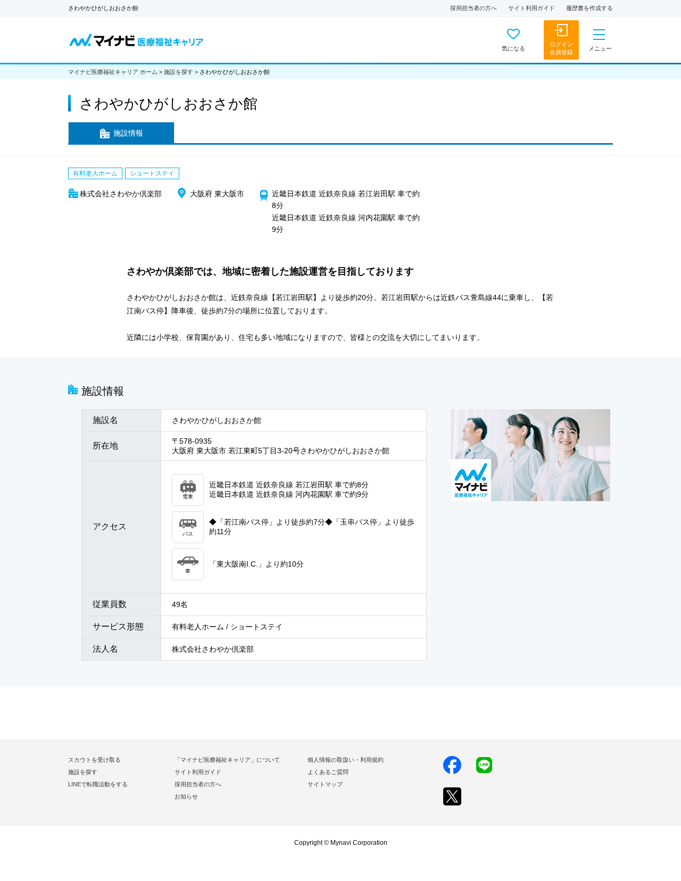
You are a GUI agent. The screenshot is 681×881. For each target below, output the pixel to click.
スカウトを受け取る (94, 760)
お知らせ (186, 796)
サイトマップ (325, 784)
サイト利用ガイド (531, 8)
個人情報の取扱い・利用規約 (346, 760)
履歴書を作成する (589, 8)
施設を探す (178, 72)
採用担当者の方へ (473, 8)
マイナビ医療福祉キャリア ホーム (112, 72)
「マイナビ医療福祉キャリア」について (227, 760)
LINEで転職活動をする (98, 784)
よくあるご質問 (328, 772)
